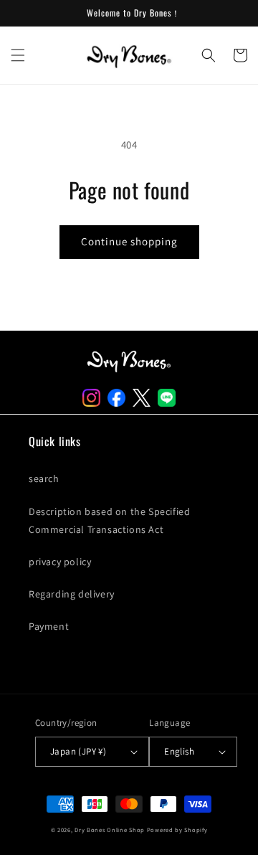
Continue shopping (129, 241)
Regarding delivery (72, 593)
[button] (18, 55)
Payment (49, 626)
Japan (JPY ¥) (78, 751)
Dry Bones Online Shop (110, 829)
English (179, 751)
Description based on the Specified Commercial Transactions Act (109, 520)
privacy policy (60, 561)
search (44, 478)
